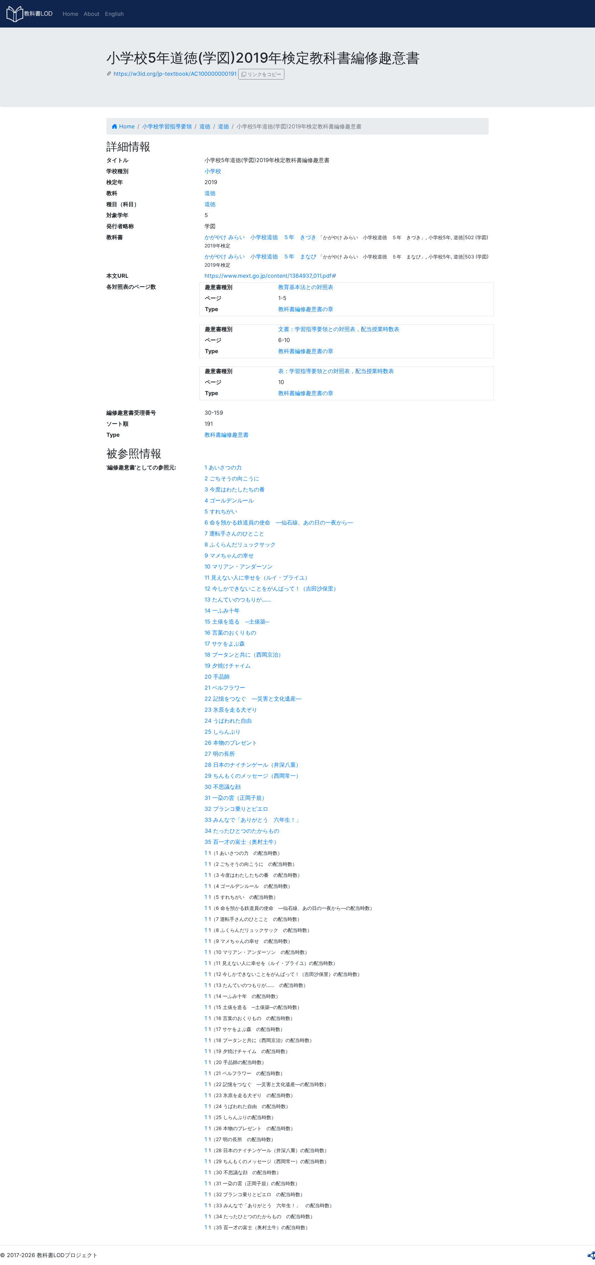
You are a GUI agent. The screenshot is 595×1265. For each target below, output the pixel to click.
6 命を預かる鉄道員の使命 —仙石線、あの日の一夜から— (279, 522)
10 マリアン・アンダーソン (241, 566)
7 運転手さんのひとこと (237, 533)
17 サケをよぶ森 (227, 643)
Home (70, 13)
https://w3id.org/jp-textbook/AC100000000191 (175, 73)
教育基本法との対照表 (305, 287)
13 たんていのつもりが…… (240, 599)
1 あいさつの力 (226, 467)
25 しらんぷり (223, 731)
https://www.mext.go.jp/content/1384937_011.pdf (268, 275)
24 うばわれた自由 (231, 720)
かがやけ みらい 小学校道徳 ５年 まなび (260, 256)
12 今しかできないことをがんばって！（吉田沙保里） (272, 588)
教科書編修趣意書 (227, 434)
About (92, 13)
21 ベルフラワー (228, 687)
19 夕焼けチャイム (230, 665)
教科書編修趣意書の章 (305, 309)
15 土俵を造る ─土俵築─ (237, 621)
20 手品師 (217, 676)
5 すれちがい (224, 511)
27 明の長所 (222, 753)
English (114, 13)
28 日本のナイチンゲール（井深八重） (253, 764)
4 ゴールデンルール (232, 500)
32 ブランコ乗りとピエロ (239, 808)
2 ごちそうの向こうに (235, 478)
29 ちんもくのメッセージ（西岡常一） (253, 775)
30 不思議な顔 (225, 786)
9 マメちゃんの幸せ (232, 555)
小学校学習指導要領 (167, 126)
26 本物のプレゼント (234, 742)
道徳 (204, 126)
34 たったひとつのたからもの (245, 830)
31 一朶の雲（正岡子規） (236, 797)
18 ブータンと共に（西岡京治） (244, 654)
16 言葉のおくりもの (233, 632)
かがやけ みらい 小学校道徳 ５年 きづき (260, 237)
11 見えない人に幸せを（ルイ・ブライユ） (257, 577)
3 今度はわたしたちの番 (237, 489)
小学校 (213, 171)
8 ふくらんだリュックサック (243, 544)
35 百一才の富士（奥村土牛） (242, 841)
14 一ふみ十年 (225, 610)
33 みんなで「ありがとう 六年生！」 (256, 819)
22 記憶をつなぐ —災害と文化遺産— (253, 698)
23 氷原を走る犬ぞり (234, 709)
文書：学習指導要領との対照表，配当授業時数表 (338, 329)
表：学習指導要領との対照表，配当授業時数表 (336, 371)
